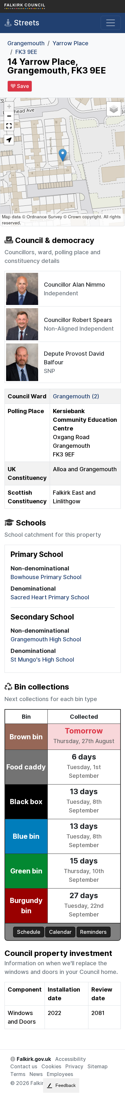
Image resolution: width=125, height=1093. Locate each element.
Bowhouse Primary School (46, 577)
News (36, 1074)
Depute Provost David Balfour (74, 358)
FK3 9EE (26, 51)
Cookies (51, 1066)
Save (22, 86)
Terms (17, 1074)
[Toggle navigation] (111, 23)
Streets (25, 22)
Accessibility (70, 1059)
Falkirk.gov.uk (33, 1059)
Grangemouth (26, 43)
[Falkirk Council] (36, 6)
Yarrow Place (70, 43)
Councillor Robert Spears (78, 320)
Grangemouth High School (46, 639)
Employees (60, 1074)
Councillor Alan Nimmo (74, 284)
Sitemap (98, 1066)
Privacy (74, 1066)
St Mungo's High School (42, 659)
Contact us (23, 1066)
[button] (63, 155)
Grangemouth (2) (76, 396)
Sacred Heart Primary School (50, 597)
